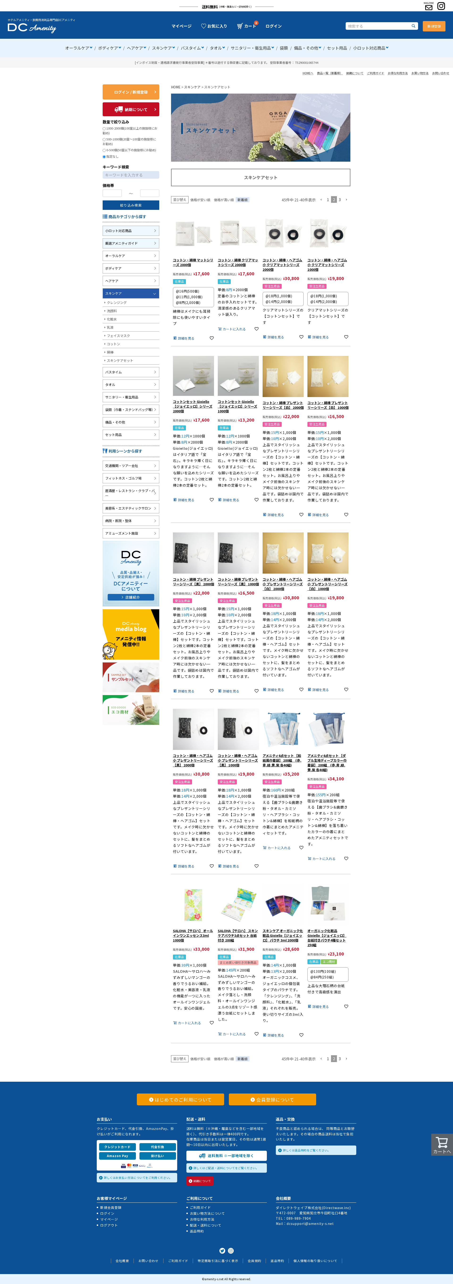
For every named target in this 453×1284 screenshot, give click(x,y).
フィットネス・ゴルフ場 (123, 478)
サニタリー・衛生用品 (251, 48)
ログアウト (109, 1225)
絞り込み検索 (131, 205)
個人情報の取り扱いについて (315, 1260)
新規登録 (434, 26)
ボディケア (108, 48)
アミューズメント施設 (121, 533)
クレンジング (117, 302)
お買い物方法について (207, 1213)
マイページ (182, 26)
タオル (216, 48)
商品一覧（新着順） (330, 73)
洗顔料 (112, 310)
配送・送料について (206, 1225)
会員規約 (254, 1260)
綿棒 (110, 352)
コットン (113, 344)
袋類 (284, 48)
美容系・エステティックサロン (128, 508)
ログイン (274, 26)
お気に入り (217, 26)
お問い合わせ (440, 73)
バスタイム (191, 48)
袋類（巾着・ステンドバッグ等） (130, 409)
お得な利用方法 (398, 73)
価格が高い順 (224, 199)
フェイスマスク (118, 335)
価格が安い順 (200, 199)
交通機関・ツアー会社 (121, 465)
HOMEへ (308, 73)
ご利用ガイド (375, 73)
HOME (175, 87)
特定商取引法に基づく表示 (218, 1260)
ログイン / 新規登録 (131, 92)
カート (250, 26)
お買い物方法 (419, 73)
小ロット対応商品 (369, 48)
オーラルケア (77, 48)
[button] (321, 199)
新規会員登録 (111, 1207)
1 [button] (328, 199)
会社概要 (122, 1260)
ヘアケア (135, 48)
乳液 (110, 327)
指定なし (112, 156)
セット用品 (337, 48)
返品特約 (197, 1231)
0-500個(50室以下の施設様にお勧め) (131, 150)
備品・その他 (306, 48)
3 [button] (340, 199)
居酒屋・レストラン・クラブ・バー (130, 493)
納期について (354, 73)
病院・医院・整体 (118, 520)
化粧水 (112, 319)
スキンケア (162, 48)
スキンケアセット (120, 360)
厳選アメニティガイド (121, 243)
